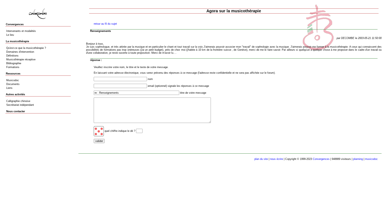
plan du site (261, 158)
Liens (9, 87)
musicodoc (371, 158)
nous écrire (276, 158)
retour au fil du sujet (105, 23)
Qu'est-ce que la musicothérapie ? (26, 47)
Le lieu (10, 34)
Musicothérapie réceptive (20, 59)
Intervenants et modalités (21, 30)
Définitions (12, 55)
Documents (13, 84)
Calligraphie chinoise (18, 101)
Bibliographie (13, 63)
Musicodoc (12, 80)
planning (358, 158)
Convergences (321, 158)
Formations (12, 67)
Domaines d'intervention (20, 51)
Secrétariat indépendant (20, 104)
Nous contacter (15, 111)
